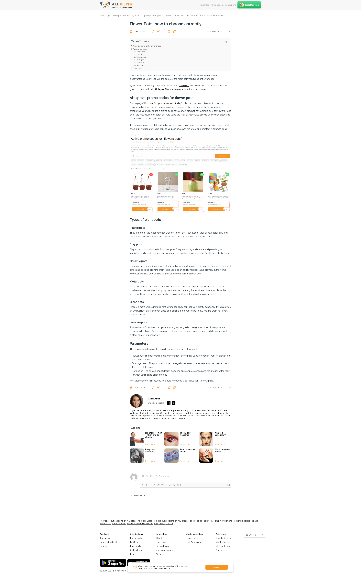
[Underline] (151, 485)
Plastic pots (141, 52)
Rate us (103, 546)
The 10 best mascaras (185, 434)
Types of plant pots (140, 49)
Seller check (136, 550)
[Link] (174, 485)
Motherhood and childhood (140, 523)
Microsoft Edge (223, 546)
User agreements (164, 550)
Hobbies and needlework (200, 521)
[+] (181, 485)
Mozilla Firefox (222, 542)
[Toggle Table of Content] (225, 42)
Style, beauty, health (163, 523)
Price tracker (136, 546)
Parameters (137, 68)
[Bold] (143, 485)
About (159, 538)
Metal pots (140, 60)
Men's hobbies (119, 523)
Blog (132, 554)
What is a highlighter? (220, 434)
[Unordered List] (162, 485)
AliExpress (184, 85)
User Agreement (193, 542)
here (145, 568)
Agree (216, 567)
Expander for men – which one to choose (153, 435)
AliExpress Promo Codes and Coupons (218, 5)
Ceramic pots (141, 57)
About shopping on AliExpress (122, 521)
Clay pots (140, 54)
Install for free (252, 5)
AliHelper (159, 89)
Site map (160, 554)
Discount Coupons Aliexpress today (162, 103)
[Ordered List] (158, 485)
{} (178, 485)
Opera (219, 550)
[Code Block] (170, 485)
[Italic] (147, 485)
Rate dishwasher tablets (188, 450)
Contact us (105, 538)
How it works (162, 542)
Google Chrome (223, 538)
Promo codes (136, 538)
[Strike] (155, 485)
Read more (150, 444)
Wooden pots (141, 65)
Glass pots (140, 62)
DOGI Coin (135, 542)
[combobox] (254, 535)
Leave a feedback (108, 542)
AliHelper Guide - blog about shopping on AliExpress (162, 521)
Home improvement (222, 521)
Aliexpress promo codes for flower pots (147, 46)
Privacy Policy (162, 546)
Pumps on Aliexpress (150, 450)
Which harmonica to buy (222, 450)
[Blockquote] (166, 485)
